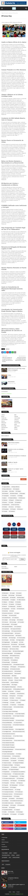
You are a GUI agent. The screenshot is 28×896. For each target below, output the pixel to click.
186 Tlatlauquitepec (14, 785)
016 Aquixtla (11, 604)
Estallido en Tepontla (12, 462)
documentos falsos (6, 855)
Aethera (3, 414)
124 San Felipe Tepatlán (19, 713)
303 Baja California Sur (6, 489)
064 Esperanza (5, 648)
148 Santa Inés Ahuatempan (7, 749)
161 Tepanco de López (6, 762)
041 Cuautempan (17, 626)
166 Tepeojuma (14, 767)
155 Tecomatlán (5, 758)
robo (10, 857)
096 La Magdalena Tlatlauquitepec (9, 686)
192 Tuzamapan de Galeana (7, 791)
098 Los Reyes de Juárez (7, 689)
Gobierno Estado (14, 529)
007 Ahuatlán (12, 597)
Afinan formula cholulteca (13, 442)
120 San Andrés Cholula (18, 707)
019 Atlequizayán (11, 606)
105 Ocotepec (5, 695)
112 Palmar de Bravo (14, 700)
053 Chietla (12, 640)
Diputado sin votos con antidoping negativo (15, 450)
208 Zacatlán (4, 807)
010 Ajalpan (13, 599)
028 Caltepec (4, 615)
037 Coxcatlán (21, 622)
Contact (18, 891)
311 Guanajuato (5, 495)
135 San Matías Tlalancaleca (7, 729)
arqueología (4, 837)
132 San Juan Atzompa (6, 724)
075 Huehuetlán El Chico (7, 664)
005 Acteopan (19, 595)
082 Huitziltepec (18, 671)
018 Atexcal (4, 606)
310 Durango (22, 493)
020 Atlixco (19, 606)
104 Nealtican (12, 693)
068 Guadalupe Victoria (14, 655)
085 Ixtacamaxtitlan (6, 675)
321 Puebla (11, 502)
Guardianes (16, 421)
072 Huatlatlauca (14, 660)
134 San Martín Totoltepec (7, 727)
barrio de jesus (5, 842)
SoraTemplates (12, 894)
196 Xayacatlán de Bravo (7, 796)
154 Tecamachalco (16, 756)
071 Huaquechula (5, 660)
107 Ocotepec (20, 695)
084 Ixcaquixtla (18, 673)
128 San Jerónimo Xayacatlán (8, 720)
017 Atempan (18, 604)
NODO (19, 524)
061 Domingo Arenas (6, 646)
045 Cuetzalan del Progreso (7, 633)
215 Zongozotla (5, 814)
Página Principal (4, 13)
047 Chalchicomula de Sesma (8, 635)
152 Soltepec (18, 753)
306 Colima (11, 491)
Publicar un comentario (6, 393)
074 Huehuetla (14, 662)
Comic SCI (16, 419)
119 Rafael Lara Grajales (7, 707)
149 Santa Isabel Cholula (20, 749)
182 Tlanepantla (5, 782)
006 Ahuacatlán (5, 597)
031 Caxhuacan (15, 617)
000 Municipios (5, 593)
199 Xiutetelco (12, 798)
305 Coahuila (4, 491)
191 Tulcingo (17, 789)
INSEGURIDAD (11, 381)
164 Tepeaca (17, 765)
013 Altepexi (11, 602)
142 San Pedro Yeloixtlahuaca (8, 738)
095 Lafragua (14, 684)
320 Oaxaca (4, 502)
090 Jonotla (4, 680)
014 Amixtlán (18, 602)
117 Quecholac (13, 704)
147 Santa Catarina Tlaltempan (8, 747)
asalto (10, 853)
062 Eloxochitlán (15, 646)
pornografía (4, 857)
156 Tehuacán (13, 758)
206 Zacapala (13, 805)
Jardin (15, 424)
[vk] (20, 828)
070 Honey (17, 657)
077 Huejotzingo (5, 666)
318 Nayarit (11, 500)
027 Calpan (17, 613)
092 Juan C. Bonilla (18, 680)
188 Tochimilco (5, 787)
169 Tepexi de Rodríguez (14, 769)
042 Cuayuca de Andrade (16, 628)
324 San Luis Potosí (15, 504)
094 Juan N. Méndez (6, 684)
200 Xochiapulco (19, 798)
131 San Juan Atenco (18, 722)
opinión (17, 855)
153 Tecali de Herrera (6, 756)
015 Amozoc (4, 604)
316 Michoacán (22, 497)
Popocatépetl (4, 853)
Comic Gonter (17, 418)
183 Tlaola (12, 782)
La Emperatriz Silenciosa (13, 877)
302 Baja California (15, 486)
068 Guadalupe (5, 655)
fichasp (13, 855)
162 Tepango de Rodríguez (18, 762)
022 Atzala (13, 608)
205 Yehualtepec (5, 805)
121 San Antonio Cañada (7, 709)
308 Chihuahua (5, 493)
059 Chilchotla (14, 644)
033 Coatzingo (12, 619)
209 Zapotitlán (12, 807)
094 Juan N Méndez (14, 682)
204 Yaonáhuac (18, 803)
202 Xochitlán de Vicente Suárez (16, 800)
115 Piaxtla (12, 702)
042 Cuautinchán (5, 628)
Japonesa (3, 424)
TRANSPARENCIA (4, 568)
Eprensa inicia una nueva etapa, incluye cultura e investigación (16, 369)
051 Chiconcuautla (21, 637)
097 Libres (20, 686)
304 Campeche (16, 489)
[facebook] (7, 822)
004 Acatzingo (11, 595)
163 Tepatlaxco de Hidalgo (7, 765)
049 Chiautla (4, 637)
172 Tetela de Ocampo (6, 773)
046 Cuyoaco (17, 633)
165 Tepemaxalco (5, 767)
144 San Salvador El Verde (19, 740)
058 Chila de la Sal (5, 644)
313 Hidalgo (20, 495)
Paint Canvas (17, 425)
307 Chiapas (18, 491)
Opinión (21, 536)
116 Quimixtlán (5, 704)
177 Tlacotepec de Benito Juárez (8, 778)
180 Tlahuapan (13, 780)
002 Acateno (18, 593)
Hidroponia (3, 422)
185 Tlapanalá (5, 785)
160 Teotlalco (21, 760)
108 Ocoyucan (5, 698)
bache (3, 839)
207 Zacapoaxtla (21, 805)
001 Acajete (12, 593)
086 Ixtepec (14, 675)
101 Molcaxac (11, 691)
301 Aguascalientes (6, 486)
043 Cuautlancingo (6, 631)
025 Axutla (12, 610)
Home (10, 891)
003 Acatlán (4, 595)
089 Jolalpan (22, 677)
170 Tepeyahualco (5, 771)
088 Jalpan (16, 677)
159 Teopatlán (13, 760)
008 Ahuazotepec (20, 597)
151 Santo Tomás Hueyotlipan (8, 753)
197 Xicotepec (16, 796)
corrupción (8, 864)
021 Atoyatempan (5, 608)
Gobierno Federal (6, 529)
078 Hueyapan (13, 666)
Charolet (16, 416)
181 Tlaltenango (21, 780)
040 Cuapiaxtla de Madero (7, 626)
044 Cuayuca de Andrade (16, 631)
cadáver (15, 853)
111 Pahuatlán (5, 700)
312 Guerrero (13, 495)
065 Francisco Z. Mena (6, 651)
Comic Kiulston (4, 419)
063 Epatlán (23, 646)
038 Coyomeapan (5, 624)
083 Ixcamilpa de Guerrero (7, 673)
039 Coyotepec (14, 624)
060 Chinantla (21, 644)
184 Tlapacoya (19, 782)
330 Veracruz (19, 509)
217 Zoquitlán (21, 814)
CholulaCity (9, 524)
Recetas (16, 429)
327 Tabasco (17, 506)
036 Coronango (13, 622)
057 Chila (21, 642)
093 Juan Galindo (5, 682)
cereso (3, 844)
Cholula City (3, 418)
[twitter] (20, 822)
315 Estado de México (12, 497)
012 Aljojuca (4, 602)
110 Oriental (18, 698)
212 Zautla (4, 811)
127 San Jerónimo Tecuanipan (8, 718)
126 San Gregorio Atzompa (18, 715)
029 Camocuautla (12, 615)
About (14, 891)
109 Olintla (12, 698)
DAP (3, 864)
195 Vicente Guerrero (18, 794)
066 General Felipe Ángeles (7, 653)
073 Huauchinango (6, 662)
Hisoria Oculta (17, 422)
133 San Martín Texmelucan (18, 724)
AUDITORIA (3, 566)
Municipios (21, 529)
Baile (15, 414)
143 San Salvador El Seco (7, 740)
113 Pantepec (22, 700)
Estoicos (3, 421)
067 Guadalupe (17, 653)
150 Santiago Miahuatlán (7, 751)
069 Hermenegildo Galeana (7, 657)
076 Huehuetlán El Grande (18, 664)
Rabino (15, 427)
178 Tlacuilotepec (20, 778)
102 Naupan (17, 691)
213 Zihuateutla (11, 811)
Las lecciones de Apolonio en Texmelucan (17, 455)
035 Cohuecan (5, 622)
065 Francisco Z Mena (14, 648)
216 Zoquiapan (13, 814)
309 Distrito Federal (14, 493)
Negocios (6, 536)
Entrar (22, 559)
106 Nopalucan (12, 695)
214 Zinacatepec (19, 811)
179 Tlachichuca (5, 780)
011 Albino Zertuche (21, 599)
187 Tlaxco (21, 785)
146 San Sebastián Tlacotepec (8, 744)
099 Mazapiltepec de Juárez (18, 689)
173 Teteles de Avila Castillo (18, 773)
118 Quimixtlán (21, 704)
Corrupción (14, 536)
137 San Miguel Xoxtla (6, 731)
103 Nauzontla (5, 693)
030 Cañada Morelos (6, 617)
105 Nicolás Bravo (20, 693)
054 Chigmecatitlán (20, 640)
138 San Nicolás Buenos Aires (18, 731)
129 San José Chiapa (20, 720)
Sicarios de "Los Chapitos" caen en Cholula (15, 469)
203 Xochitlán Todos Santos (7, 803)
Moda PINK (3, 425)
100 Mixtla (4, 691)
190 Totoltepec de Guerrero (7, 789)
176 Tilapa (22, 776)
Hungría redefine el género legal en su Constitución (16, 885)
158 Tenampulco (5, 760)
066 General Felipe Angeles (18, 651)
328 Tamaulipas (5, 509)
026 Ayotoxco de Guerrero (7, 613)
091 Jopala (11, 680)
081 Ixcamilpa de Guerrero (7, 671)
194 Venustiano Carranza (7, 794)
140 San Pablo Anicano (6, 736)
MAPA (14, 524)
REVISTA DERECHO (5, 435)
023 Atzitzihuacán (20, 608)
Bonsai (2, 416)
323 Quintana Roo (5, 504)
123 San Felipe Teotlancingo (7, 713)
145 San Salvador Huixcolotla (8, 742)
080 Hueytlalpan (5, 669)
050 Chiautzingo (12, 637)
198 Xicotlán (4, 798)
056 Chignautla (14, 642)
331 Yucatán (4, 511)
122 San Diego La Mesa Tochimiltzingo (10, 711)
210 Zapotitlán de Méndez (7, 809)
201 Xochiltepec (5, 800)
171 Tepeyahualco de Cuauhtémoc (18, 771)
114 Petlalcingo (5, 702)
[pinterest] (20, 825)
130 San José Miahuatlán (7, 722)
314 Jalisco (4, 497)
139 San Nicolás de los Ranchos (8, 733)
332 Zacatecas (12, 511)
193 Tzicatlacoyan (18, 791)
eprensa (10, 13)
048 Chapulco (18, 635)
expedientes (4, 846)
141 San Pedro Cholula (17, 736)
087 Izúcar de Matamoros (7, 677)
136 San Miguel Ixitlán (19, 729)
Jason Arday (10, 871)
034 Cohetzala (20, 619)
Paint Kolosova (4, 427)
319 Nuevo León (18, 500)
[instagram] (7, 828)
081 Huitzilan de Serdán (15, 669)
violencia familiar (16, 857)
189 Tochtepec (13, 787)
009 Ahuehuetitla (5, 599)
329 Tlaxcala (12, 509)
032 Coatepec (5, 619)
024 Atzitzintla (5, 610)
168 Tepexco (4, 769)
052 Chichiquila (5, 640)
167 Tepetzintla (22, 767)
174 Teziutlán (4, 776)
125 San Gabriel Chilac (6, 715)
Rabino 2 (3, 429)
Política (9, 375)
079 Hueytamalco (21, 666)
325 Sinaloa (4, 506)
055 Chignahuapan (6, 642)
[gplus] (7, 825)
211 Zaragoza (17, 809)
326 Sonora (11, 506)
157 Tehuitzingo (21, 758)
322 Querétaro (18, 502)
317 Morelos (4, 500)
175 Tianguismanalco (13, 776)
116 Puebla (18, 702)
